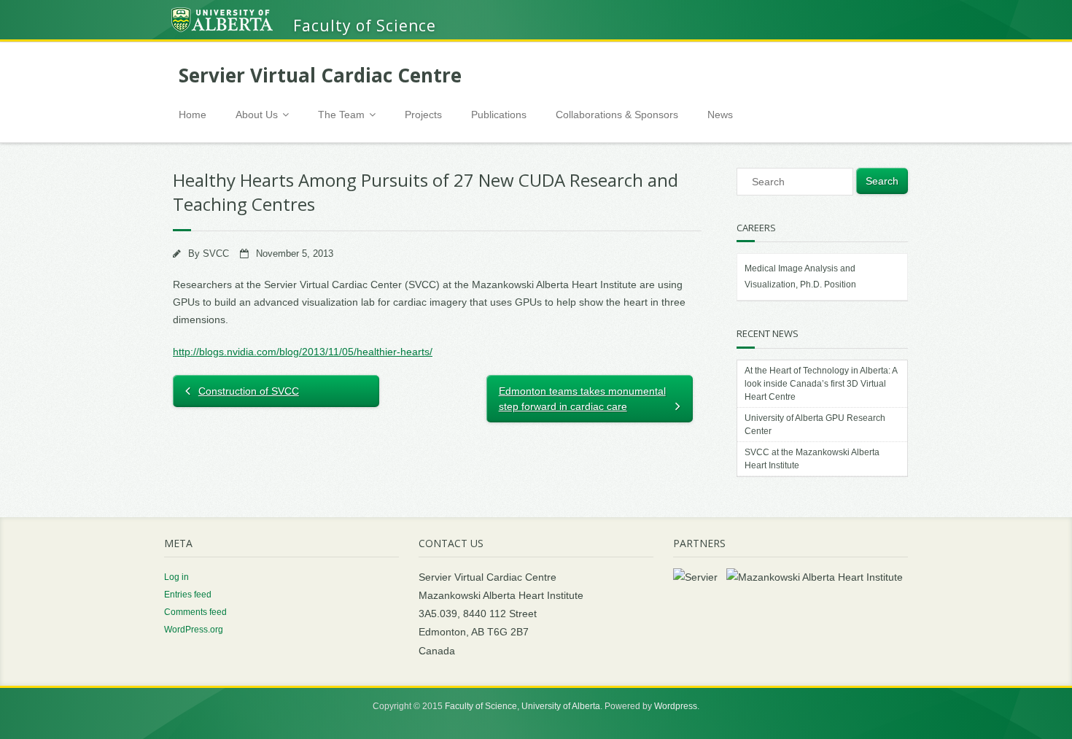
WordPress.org (193, 629)
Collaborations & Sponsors (617, 114)
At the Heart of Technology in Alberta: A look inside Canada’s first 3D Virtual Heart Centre (821, 383)
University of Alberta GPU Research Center (815, 424)
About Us (257, 114)
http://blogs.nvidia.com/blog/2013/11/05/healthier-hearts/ (302, 351)
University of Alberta (560, 706)
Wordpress (675, 706)
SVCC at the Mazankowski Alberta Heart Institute (812, 459)
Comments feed (195, 612)
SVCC (216, 254)
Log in (176, 577)
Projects (423, 114)
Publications (499, 114)
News (720, 114)
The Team (341, 114)
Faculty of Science (481, 706)
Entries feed (187, 594)
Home (192, 114)
